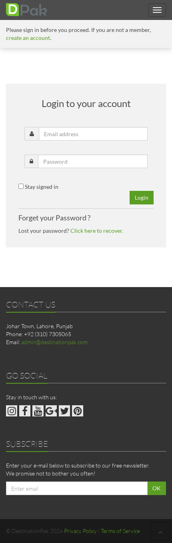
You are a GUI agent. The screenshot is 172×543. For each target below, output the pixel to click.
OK (156, 488)
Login (141, 197)
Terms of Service (120, 530)
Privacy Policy (80, 530)
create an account (28, 37)
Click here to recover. (96, 230)
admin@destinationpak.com (54, 342)
